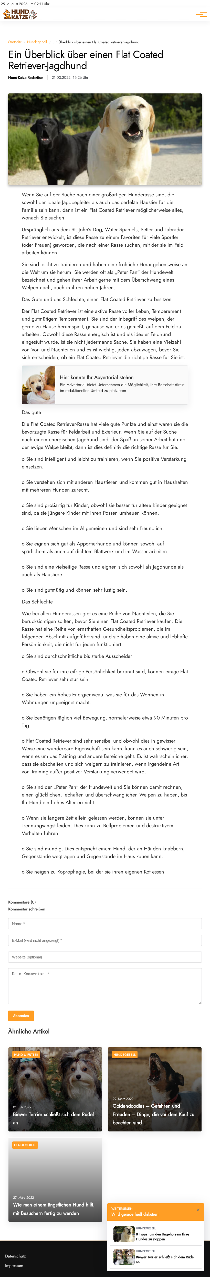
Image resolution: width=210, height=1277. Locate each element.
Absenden (21, 1016)
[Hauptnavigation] (199, 14)
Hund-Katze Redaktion (25, 77)
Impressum (14, 1266)
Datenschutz (15, 1256)
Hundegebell (37, 42)
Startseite (15, 42)
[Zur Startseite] (20, 18)
